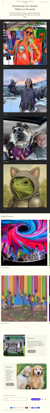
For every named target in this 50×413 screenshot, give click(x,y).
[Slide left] (22, 271)
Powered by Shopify (21, 410)
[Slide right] (27, 271)
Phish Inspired (5, 267)
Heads (5, 66)
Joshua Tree (4, 323)
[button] (2, 2)
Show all (31, 351)
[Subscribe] (26, 399)
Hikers (5, 114)
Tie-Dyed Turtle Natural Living (12, 410)
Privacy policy (29, 410)
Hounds (5, 161)
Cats (4, 209)
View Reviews (10, 384)
